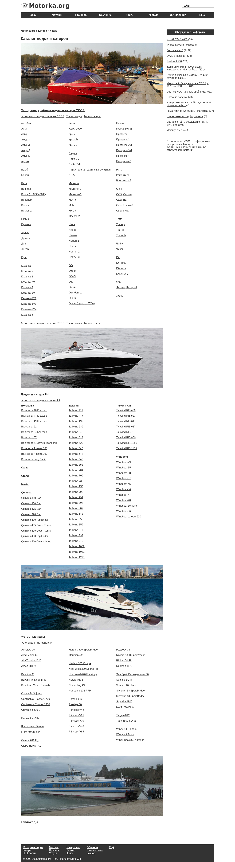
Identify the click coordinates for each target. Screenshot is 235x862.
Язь (118, 282)
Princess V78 (76, 726)
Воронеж (26, 199)
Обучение (105, 15)
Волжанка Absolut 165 (34, 448)
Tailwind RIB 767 (126, 432)
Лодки (33, 15)
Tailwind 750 (76, 486)
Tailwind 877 (76, 530)
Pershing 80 (75, 699)
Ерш (24, 257)
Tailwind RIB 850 (126, 437)
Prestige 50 (75, 704)
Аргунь (25, 161)
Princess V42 (76, 709)
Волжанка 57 (29, 437)
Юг (118, 257)
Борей (25, 175)
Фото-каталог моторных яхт (37, 642)
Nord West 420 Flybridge (83, 674)
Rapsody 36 (123, 649)
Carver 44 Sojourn (31, 693)
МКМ (71, 205)
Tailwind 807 (76, 508)
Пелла (120, 123)
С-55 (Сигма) (124, 194)
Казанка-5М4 (28, 309)
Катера (27, 850)
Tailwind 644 (76, 453)
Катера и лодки (48, 30)
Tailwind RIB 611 (125, 421)
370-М (119, 295)
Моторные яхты (33, 636)
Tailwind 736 (76, 481)
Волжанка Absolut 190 (34, 453)
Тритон (120, 229)
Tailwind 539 (76, 426)
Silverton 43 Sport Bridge (130, 696)
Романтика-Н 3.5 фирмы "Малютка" (188, 111)
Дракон (25, 238)
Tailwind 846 (76, 513)
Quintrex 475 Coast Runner (36, 530)
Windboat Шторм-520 (128, 516)
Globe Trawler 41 (31, 745)
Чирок (119, 249)
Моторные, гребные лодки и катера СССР (53, 110)
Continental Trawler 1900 (35, 704)
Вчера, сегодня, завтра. (180, 45)
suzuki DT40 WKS (177, 39)
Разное (91, 853)
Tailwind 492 (76, 421)
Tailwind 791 (76, 497)
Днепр (25, 249)
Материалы (73, 847)
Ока (71, 281)
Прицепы (81, 15)
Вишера (26, 188)
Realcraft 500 (174, 61)
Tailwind (74, 405)
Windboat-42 (123, 478)
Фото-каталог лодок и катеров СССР (42, 116)
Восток (25, 205)
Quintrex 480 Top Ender (34, 536)
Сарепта (121, 199)
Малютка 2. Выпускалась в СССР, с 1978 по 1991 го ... (187, 85)
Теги (55, 859)
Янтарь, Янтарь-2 (126, 287)
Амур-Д (25, 150)
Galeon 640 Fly (30, 740)
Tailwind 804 (76, 502)
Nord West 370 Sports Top (83, 668)
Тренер (120, 224)
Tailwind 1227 (77, 557)
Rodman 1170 (124, 666)
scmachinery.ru (184, 144)
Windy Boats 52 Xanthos (130, 740)
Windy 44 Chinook (126, 729)
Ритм (119, 169)
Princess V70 (76, 720)
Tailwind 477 (76, 415)
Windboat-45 (123, 484)
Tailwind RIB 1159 (126, 448)
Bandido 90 (27, 674)
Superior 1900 (124, 701)
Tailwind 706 (76, 475)
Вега (24, 183)
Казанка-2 (27, 276)
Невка (72, 229)
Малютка (74, 183)
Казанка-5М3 (28, 303)
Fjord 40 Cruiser (30, 732)
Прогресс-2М (124, 145)
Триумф (121, 235)
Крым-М (73, 139)
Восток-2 (26, 210)
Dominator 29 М (30, 718)
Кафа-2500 (75, 128)
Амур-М (25, 156)
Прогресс (121, 134)
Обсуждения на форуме (190, 32)
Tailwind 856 (76, 519)
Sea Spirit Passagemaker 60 (132, 674)
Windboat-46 (123, 489)
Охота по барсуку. (177, 97)
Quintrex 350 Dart (31, 503)
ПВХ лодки (29, 853)
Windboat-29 (123, 462)
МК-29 (72, 210)
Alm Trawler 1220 (31, 660)
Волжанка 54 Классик (34, 432)
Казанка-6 (27, 314)
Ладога (73, 153)
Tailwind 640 (76, 448)
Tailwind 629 (76, 443)
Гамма (25, 219)
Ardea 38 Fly (28, 666)
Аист (24, 128)
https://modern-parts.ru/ (179, 150)
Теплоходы (29, 822)
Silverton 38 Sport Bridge (130, 690)
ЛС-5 (72, 175)
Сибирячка (122, 210)
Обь (71, 265)
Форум (153, 15)
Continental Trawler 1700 (35, 699)
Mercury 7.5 (173, 130)
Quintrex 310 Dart (31, 498)
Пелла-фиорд (124, 128)
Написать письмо (70, 859)
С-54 (119, 188)
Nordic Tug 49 (77, 685)
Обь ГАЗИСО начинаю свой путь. (186, 91)
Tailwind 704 (76, 470)
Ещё (202, 15)
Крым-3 (73, 145)
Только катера (92, 116)
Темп (119, 219)
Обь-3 (72, 276)
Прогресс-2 (123, 139)
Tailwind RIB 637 (126, 426)
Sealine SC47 (124, 679)
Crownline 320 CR (31, 709)
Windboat (122, 456)
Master (25, 484)
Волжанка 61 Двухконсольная (39, 443)
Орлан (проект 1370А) (82, 303)
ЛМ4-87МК (75, 164)
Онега (72, 298)
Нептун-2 (74, 251)
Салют (25, 467)
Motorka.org (28, 30)
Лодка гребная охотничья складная (90, 169)
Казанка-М (27, 271)
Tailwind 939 (76, 535)
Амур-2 (25, 139)
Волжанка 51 (29, 426)
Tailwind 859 (76, 524)
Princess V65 (76, 715)
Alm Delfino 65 (29, 655)
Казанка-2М (28, 282)
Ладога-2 (74, 158)
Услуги (53, 853)
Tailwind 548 (76, 432)
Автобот (26, 123)
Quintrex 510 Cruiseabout (35, 541)
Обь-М (72, 270)
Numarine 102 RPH (80, 690)
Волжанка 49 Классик (34, 421)
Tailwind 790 (76, 492)
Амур (24, 134)
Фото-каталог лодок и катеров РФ (40, 400)
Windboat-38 (123, 473)
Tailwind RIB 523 (126, 415)
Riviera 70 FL (124, 660)
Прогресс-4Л (123, 161)
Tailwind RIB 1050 (126, 443)
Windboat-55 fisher (127, 505)
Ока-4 (72, 287)
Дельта (25, 232)
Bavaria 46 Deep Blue (33, 679)
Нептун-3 (74, 257)
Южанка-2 (122, 273)
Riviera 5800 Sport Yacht (130, 655)
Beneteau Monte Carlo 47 (35, 685)
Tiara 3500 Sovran (126, 720)
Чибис (120, 243)
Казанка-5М (28, 293)
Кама (72, 123)
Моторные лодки (33, 847)
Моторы (57, 15)
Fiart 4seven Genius (32, 726)
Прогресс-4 (123, 156)
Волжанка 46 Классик (34, 410)
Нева (72, 224)
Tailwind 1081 (77, 551)
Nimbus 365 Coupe (80, 663)
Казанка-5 (27, 287)
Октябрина (75, 292)
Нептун (73, 246)
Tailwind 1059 (77, 546)
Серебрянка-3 (124, 205)
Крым (72, 134)
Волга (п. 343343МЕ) (33, 194)
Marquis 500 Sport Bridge (83, 649)
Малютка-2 (75, 188)
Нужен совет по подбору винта (185, 116)
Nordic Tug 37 (77, 679)
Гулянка (26, 224)
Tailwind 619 (76, 437)
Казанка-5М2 (28, 298)
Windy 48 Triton (125, 734)
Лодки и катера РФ (35, 394)
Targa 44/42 (123, 715)
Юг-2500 (121, 262)
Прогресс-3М (124, 150)
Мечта (72, 199)
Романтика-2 (123, 180)
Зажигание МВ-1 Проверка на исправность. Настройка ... (184, 68)
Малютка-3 (75, 194)
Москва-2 (74, 216)
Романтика (122, 175)
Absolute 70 (28, 649)
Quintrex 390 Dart (31, 514)
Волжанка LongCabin (33, 459)
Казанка (26, 265)
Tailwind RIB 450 (126, 410)
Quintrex (26, 492)
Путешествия (95, 850)
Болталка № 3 (175, 50)
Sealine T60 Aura (126, 685)
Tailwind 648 (76, 459)
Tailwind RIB (123, 405)
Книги (129, 15)
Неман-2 (74, 240)
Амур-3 (25, 145)
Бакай (24, 169)
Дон (23, 243)
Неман (73, 235)
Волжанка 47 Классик (34, 415)
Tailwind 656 (76, 464)
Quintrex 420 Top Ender (34, 519)
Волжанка (27, 405)
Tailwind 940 (76, 541)
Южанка (121, 268)
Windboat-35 (123, 467)
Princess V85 (76, 731)
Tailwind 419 (76, 410)
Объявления (178, 15)
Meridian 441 (76, 655)
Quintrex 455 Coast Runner (36, 525)
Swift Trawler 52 (125, 707)
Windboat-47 (123, 494)
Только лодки (74, 116)
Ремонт (71, 850)
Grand (25, 476)
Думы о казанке (176, 55)
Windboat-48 (123, 500)
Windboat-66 (123, 511)
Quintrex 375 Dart (31, 509)
